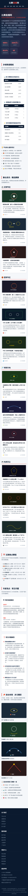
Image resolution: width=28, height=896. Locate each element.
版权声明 (3, 840)
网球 (14, 6)
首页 (5, 6)
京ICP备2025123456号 (6, 875)
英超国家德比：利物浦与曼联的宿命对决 (13, 232)
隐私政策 (3, 837)
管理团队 (3, 821)
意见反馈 (3, 858)
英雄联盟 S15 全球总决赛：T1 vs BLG (13, 479)
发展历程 (3, 819)
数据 (20, 6)
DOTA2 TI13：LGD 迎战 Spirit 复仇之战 (13, 507)
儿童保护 (3, 842)
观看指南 (3, 856)
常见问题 (3, 853)
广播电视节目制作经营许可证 (8, 880)
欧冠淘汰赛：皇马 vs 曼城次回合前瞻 (13, 204)
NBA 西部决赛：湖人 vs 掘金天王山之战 (13, 295)
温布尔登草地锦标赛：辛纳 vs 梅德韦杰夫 (14, 415)
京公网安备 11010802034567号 (8, 877)
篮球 (11, 6)
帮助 (23, 6)
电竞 (17, 6)
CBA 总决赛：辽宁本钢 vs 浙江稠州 (12, 323)
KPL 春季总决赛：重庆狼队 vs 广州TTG (13, 535)
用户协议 (3, 835)
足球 (8, 6)
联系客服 (3, 861)
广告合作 (3, 845)
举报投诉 (3, 863)
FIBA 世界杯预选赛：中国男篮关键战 (13, 351)
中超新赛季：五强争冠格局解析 (11, 260)
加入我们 (3, 826)
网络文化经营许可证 (6, 882)
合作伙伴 (3, 824)
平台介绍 (3, 816)
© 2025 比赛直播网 (5, 872)
